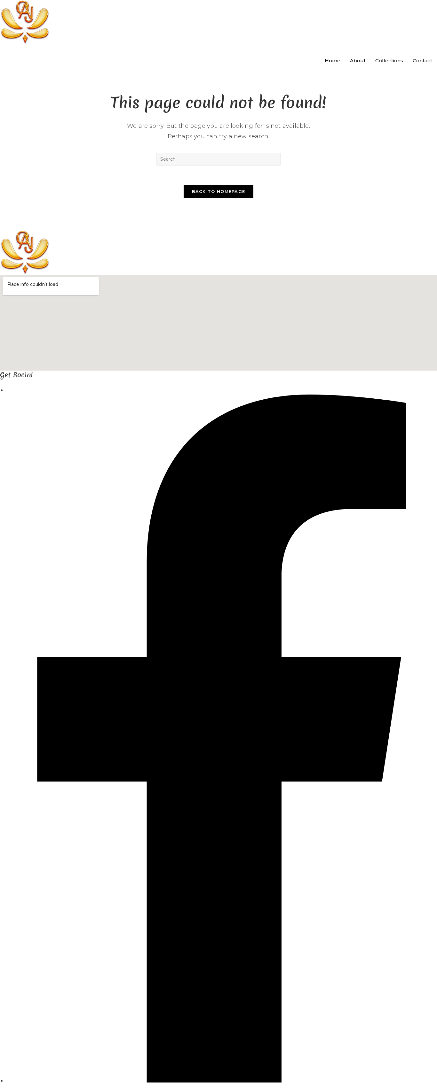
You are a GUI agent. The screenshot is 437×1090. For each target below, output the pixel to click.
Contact (422, 61)
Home (332, 61)
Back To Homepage (218, 191)
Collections (389, 61)
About (358, 61)
